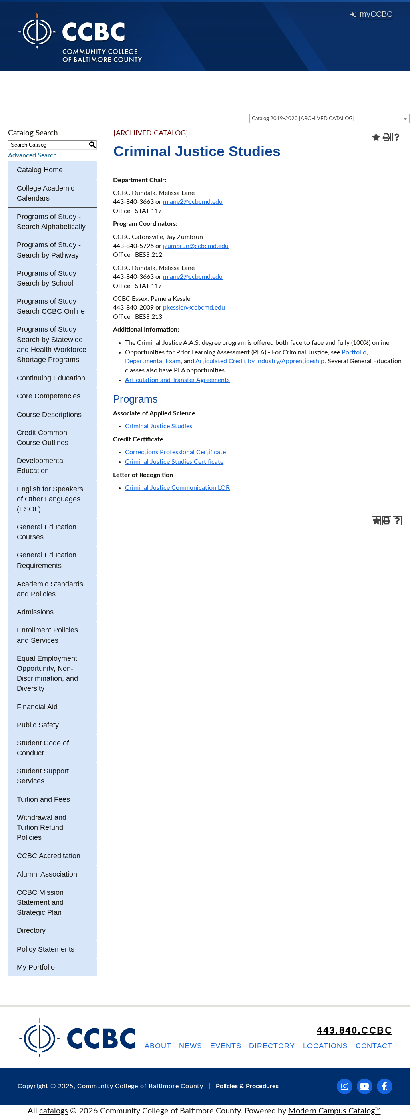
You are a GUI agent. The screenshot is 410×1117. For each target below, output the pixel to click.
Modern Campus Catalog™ (334, 1111)
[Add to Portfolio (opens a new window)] (376, 137)
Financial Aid (37, 707)
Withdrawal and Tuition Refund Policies (41, 827)
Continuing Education (51, 378)
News (190, 1046)
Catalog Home (40, 170)
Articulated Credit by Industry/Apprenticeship (259, 361)
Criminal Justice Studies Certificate (174, 462)
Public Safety (38, 725)
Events (225, 1046)
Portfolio (354, 352)
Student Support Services (43, 776)
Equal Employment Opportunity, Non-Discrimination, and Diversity (47, 673)
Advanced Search (32, 155)
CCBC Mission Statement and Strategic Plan (40, 902)
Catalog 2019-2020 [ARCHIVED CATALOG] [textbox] (303, 118)
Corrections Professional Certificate (175, 452)
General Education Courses (46, 532)
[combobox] (329, 118)
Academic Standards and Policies (50, 589)
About (158, 1046)
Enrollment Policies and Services (47, 635)
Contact (374, 1046)
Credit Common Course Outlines (42, 438)
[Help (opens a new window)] (396, 137)
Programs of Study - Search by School (49, 278)
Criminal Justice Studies (158, 426)
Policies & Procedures (247, 1086)
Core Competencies (48, 396)
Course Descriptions (49, 415)
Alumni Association (47, 874)
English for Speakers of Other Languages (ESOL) (50, 499)
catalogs (53, 1111)
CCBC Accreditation (48, 856)
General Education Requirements (46, 560)
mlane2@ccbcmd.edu (193, 202)
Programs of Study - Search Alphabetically (51, 222)
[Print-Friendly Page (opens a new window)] (386, 137)
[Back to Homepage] (80, 37)
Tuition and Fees (43, 799)
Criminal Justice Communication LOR (177, 488)
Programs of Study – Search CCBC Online (51, 306)
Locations (325, 1046)
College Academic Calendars (45, 193)
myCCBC (376, 14)
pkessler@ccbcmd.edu (194, 307)
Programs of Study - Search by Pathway (49, 250)
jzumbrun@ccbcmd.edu (196, 246)
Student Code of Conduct (43, 748)
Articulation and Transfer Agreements (177, 380)
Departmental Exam (153, 361)
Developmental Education (41, 466)
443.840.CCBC (354, 1030)
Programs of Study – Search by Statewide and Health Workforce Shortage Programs (51, 344)
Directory (31, 930)
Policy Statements (45, 949)
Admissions (35, 612)
